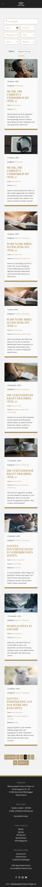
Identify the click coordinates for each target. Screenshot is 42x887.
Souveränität (17, 564)
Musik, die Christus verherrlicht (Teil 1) (18, 172)
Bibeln (21, 829)
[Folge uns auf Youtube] (26, 877)
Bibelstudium (17, 258)
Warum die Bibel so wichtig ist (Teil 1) (19, 322)
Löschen (21, 56)
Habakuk (18, 568)
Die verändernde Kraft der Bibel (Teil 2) (20, 398)
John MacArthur (17, 254)
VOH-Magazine (21, 840)
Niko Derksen (16, 105)
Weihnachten (17, 637)
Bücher (18, 238)
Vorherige (11, 757)
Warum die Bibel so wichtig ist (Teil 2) (19, 247)
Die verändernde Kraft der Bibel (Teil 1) (20, 474)
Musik (15, 109)
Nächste (22, 763)
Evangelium (23, 716)
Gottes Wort (26, 258)
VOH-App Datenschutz (21, 865)
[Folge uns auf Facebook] (16, 877)
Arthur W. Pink (16, 406)
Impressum (21, 854)
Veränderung (11, 412)
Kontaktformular (21, 816)
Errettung (16, 716)
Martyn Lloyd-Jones (18, 560)
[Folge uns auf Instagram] (19, 877)
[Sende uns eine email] (23, 877)
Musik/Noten (21, 838)
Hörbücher (21, 835)
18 (15, 763)
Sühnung (10, 719)
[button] (3, 4)
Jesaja (16, 722)
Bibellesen (16, 410)
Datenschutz (21, 856)
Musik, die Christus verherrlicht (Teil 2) (18, 96)
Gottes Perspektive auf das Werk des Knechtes (19, 703)
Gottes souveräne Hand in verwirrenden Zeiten (20, 550)
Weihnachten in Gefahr (19, 627)
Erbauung (19, 86)
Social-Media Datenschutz (21, 868)
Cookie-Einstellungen (21, 859)
